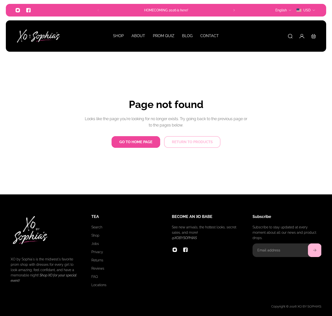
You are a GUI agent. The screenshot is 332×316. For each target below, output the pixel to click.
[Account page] (302, 36)
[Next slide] (234, 10)
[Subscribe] (314, 250)
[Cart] (313, 36)
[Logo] (38, 36)
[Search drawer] (290, 36)
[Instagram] (17, 10)
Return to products (192, 142)
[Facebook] (28, 10)
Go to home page (135, 142)
